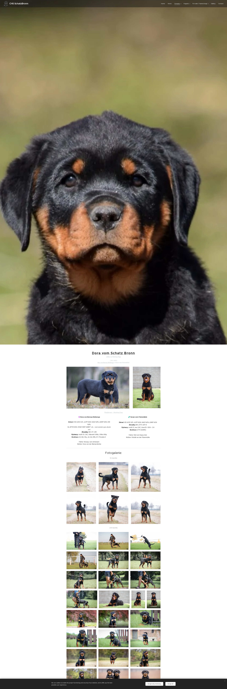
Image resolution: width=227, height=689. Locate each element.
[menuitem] (163, 3)
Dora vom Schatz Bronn (113, 353)
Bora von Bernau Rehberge (106, 362)
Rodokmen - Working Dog (113, 412)
